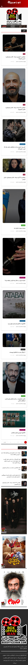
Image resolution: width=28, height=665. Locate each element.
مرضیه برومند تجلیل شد (19, 228)
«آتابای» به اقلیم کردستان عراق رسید (16, 324)
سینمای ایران (22, 144)
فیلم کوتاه (23, 349)
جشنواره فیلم (22, 277)
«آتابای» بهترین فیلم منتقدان (18, 433)
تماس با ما (24, 650)
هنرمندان (23, 225)
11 (10, 442)
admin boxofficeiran (20, 61)
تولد (24, 54)
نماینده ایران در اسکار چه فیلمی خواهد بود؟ (15, 281)
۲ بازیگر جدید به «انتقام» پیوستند (17, 352)
